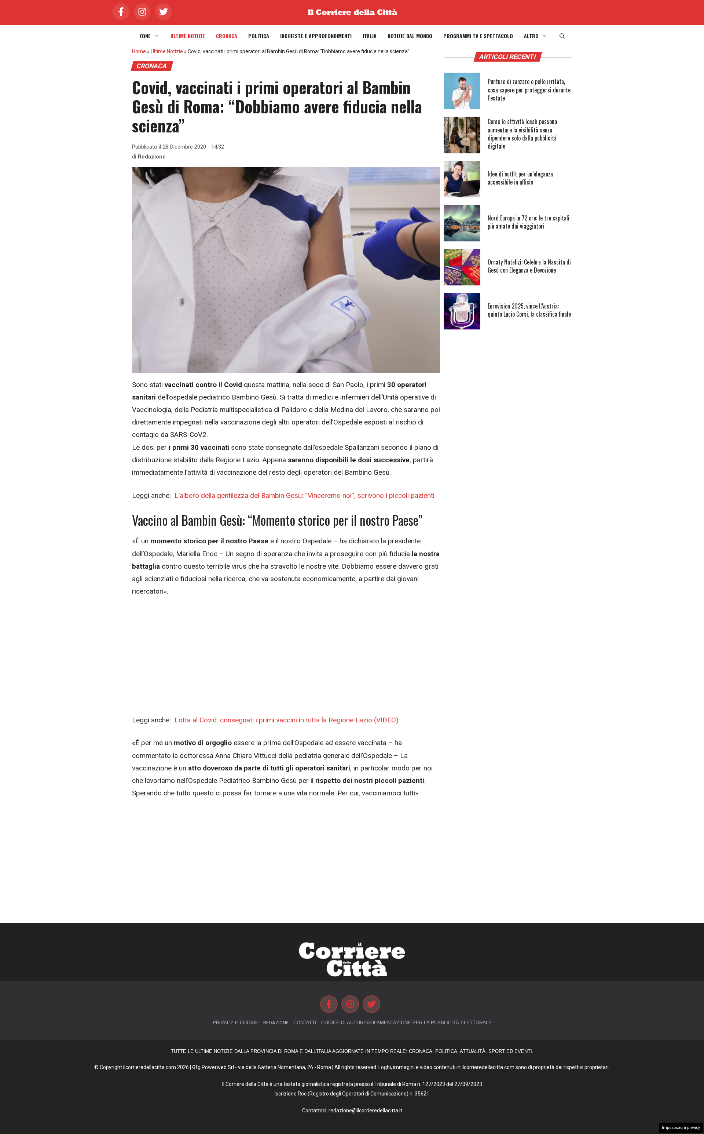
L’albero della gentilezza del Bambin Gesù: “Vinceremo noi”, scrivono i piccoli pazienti (303, 495)
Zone (145, 36)
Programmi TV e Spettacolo (478, 36)
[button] (562, 36)
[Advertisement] (286, 659)
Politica (258, 36)
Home (139, 51)
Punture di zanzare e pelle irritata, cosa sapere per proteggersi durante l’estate (529, 89)
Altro (531, 36)
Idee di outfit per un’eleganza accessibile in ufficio (520, 177)
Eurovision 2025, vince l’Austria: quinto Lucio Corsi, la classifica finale (529, 310)
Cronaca (226, 36)
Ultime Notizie (187, 36)
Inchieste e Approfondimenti (316, 36)
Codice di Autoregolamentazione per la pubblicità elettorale (406, 1022)
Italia (370, 36)
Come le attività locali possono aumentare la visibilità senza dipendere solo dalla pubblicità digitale (522, 133)
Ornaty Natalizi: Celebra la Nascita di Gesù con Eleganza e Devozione (529, 266)
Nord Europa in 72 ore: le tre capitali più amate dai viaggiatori (528, 222)
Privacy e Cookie (235, 1022)
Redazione (152, 156)
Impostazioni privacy (681, 1127)
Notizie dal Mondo (410, 36)
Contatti (304, 1022)
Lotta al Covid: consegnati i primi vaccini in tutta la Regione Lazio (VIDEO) (286, 720)
